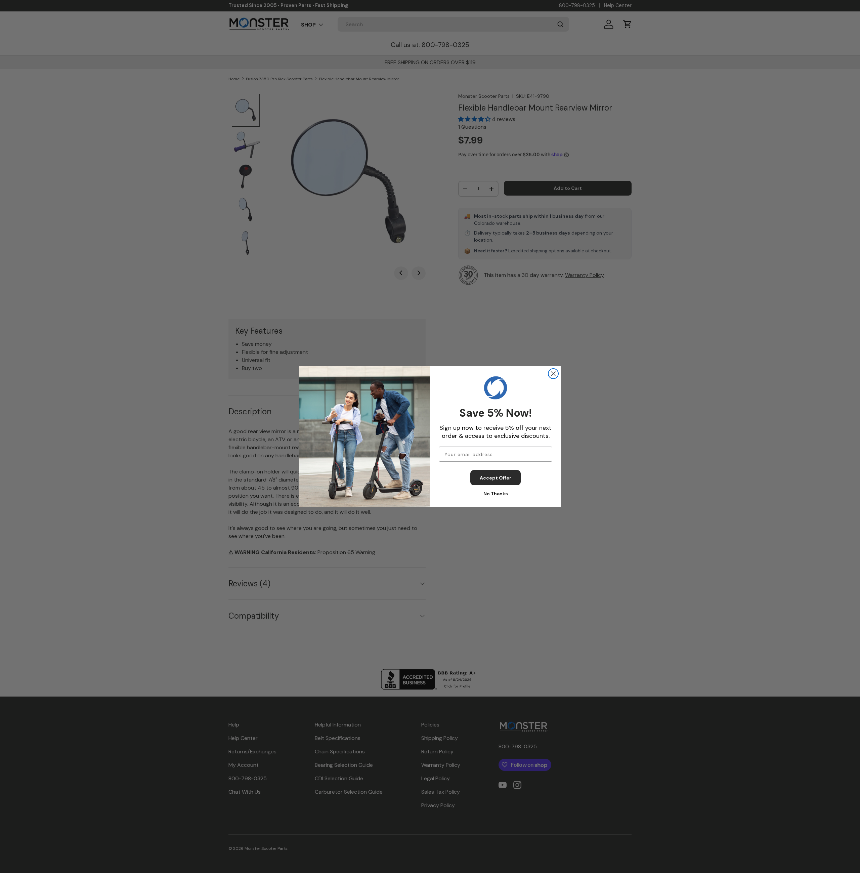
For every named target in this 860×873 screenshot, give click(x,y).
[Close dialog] (553, 374)
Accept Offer (495, 478)
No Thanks (495, 494)
